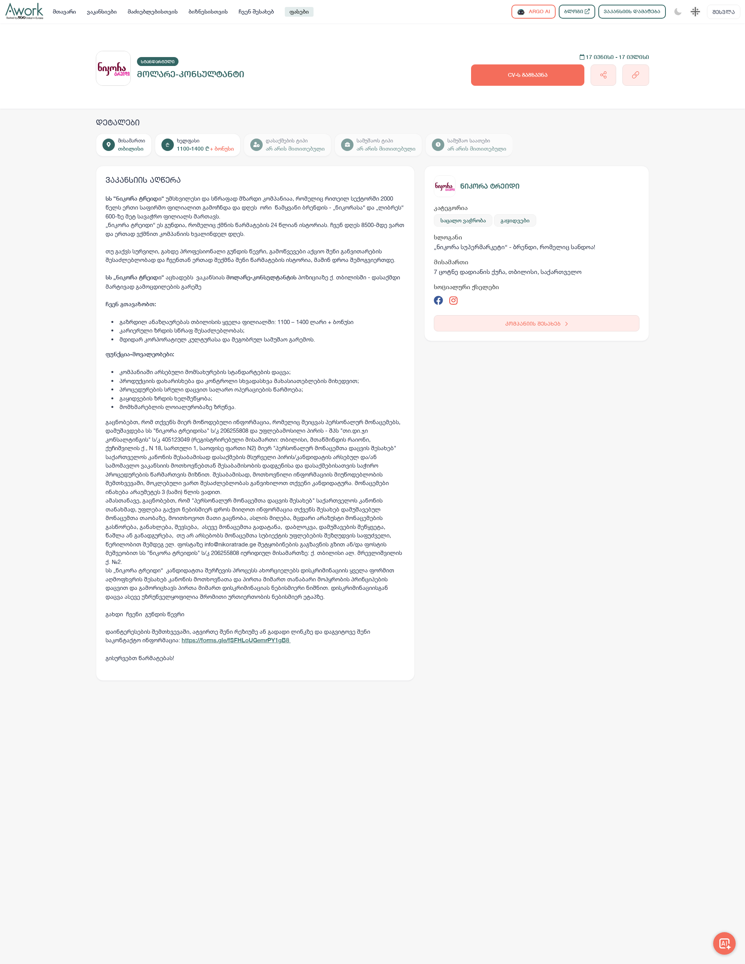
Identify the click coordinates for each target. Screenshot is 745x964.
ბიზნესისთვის (208, 12)
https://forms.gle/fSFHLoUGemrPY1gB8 (236, 640)
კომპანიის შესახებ (533, 323)
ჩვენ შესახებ (256, 12)
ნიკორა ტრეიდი (490, 186)
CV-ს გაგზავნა (527, 75)
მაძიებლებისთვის (153, 12)
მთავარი (64, 12)
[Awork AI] (724, 943)
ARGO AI (538, 11)
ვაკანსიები (102, 12)
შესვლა (723, 12)
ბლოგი (574, 11)
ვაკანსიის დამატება (632, 11)
